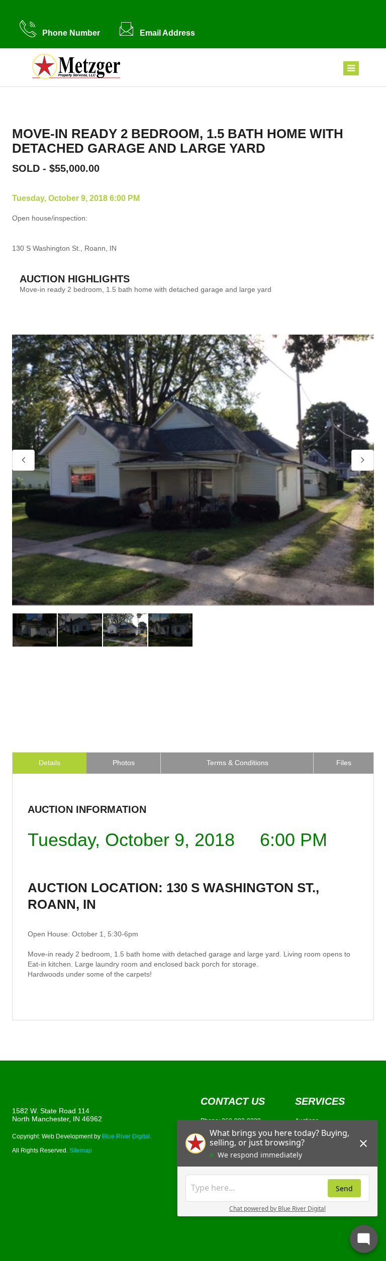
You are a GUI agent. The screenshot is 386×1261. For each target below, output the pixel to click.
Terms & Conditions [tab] (237, 763)
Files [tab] (343, 763)
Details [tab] (49, 763)
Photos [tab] (124, 763)
